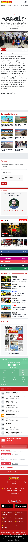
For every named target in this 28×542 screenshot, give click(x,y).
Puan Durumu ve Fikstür (7, 522)
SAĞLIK (22, 6)
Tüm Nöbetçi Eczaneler (15, 471)
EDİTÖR (14, 210)
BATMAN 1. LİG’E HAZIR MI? (14, 193)
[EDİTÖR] (14, 203)
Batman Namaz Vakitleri (6, 517)
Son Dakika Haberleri (5, 526)
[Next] (17, 501)
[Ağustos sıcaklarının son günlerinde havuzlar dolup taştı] (7, 119)
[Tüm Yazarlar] (26, 190)
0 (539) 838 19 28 (6, 454)
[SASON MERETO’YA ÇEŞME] (21, 132)
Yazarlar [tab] (4, 190)
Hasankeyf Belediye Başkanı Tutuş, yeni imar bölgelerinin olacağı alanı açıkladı (19, 315)
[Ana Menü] (25, 2)
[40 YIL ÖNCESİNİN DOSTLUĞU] (21, 144)
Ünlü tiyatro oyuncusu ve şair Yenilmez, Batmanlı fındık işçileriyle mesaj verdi (19, 280)
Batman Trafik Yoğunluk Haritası (19, 517)
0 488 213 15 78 (15, 493)
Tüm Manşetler (19, 521)
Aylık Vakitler (5, 384)
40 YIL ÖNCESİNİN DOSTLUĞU (19, 150)
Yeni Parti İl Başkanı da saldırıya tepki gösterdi (19, 301)
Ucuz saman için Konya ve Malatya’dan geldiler (18, 294)
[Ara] (23, 2)
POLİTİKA (10, 6)
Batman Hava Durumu (19, 513)
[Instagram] (11, 501)
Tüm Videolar (23, 220)
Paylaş (4, 49)
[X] (9, 501)
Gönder (4, 183)
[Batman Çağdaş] (6, 2)
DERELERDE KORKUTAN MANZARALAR (20, 125)
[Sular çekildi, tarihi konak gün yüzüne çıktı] (7, 132)
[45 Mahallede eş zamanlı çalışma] (7, 144)
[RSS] (22, 501)
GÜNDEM (3, 6)
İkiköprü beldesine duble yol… (18, 287)
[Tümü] (26, 273)
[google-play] (20, 506)
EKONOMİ (14, 291)
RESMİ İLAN (23, 532)
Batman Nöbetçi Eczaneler (7, 513)
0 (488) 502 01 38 (6, 463)
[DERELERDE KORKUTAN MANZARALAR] (21, 119)
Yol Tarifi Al (15, 454)
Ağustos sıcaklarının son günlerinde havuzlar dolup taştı (7, 125)
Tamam (17, 540)
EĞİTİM (18, 532)
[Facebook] (6, 501)
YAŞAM (16, 6)
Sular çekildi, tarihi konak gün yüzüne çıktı (7, 138)
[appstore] (7, 506)
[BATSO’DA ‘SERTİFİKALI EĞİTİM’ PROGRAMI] (14, 39)
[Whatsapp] (19, 501)
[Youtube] (14, 501)
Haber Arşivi (19, 526)
